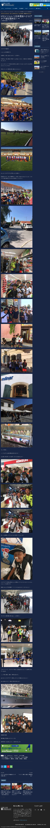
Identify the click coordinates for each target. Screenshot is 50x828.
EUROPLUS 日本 (4, 20)
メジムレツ (11, 757)
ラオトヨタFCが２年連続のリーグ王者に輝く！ (8, 775)
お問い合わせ (38, 8)
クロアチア (16, 755)
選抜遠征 (25, 758)
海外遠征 (21, 758)
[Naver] (46, 1)
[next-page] (4, 797)
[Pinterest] (8, 766)
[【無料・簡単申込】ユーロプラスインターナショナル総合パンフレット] (36, 51)
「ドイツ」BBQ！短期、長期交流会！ (25, 775)
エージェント (31, 8)
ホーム (2, 8)
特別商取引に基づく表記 (41, 824)
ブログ (26, 8)
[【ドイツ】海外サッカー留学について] (36, 67)
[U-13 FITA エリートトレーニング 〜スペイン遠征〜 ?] (37, 32)
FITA (10, 13)
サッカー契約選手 (43, 61)
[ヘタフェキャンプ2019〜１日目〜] (37, 21)
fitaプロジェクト (10, 755)
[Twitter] (48, 1)
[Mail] (44, 1)
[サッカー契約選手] (36, 62)
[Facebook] (42, 1)
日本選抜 (16, 758)
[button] (47, 8)
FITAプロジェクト (15, 13)
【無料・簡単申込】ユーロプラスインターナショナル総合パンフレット (44, 50)
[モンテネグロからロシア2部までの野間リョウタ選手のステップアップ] (45, 21)
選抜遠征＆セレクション (27, 13)
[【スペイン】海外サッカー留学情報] (36, 57)
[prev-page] (2, 797)
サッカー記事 (21, 13)
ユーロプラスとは (8, 8)
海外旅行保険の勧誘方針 (19, 824)
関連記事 (3, 780)
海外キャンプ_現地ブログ (37, 22)
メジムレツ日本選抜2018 (5, 758)
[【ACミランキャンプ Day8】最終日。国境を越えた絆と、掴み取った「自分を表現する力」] (5, 786)
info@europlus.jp (23, 820)
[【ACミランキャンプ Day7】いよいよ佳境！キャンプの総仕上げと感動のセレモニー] (16, 786)
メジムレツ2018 (17, 757)
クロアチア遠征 (21, 755)
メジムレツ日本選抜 (24, 757)
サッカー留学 (15, 8)
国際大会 (12, 758)
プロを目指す (21, 8)
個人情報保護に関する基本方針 (30, 824)
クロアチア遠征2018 (4, 757)
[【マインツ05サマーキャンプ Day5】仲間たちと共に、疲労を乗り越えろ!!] (45, 32)
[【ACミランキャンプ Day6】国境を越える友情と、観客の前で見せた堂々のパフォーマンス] (27, 786)
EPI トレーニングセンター (9, 11)
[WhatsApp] (11, 766)
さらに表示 (41, 72)
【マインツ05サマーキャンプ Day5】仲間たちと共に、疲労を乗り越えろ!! (45, 38)
